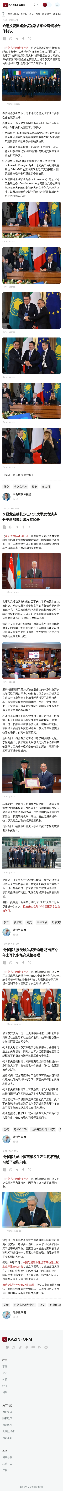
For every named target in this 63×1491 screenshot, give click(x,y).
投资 (34, 486)
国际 (4, 1392)
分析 (4, 1379)
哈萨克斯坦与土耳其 (43, 1129)
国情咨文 (46, 14)
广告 (4, 1470)
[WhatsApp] (11, 39)
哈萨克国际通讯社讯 (16, 47)
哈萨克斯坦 (20, 486)
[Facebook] (23, 39)
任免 (31, 14)
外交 (6, 486)
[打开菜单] (57, 4)
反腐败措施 (8, 1431)
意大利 (46, 486)
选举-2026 (13, 14)
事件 (38, 14)
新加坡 (18, 922)
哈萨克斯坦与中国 (24, 1304)
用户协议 (7, 1411)
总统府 (24, 14)
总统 (6, 1129)
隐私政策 (7, 1418)
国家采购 (7, 1437)
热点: (3, 14)
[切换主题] (47, 4)
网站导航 (7, 1457)
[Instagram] (4, 39)
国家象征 (7, 1424)
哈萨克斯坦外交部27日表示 (18, 1284)
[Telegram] (17, 39)
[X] (30, 39)
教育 (6, 922)
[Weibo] (26, 1347)
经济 (4, 1385)
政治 (4, 1372)
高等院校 (42, 922)
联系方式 (7, 1463)
